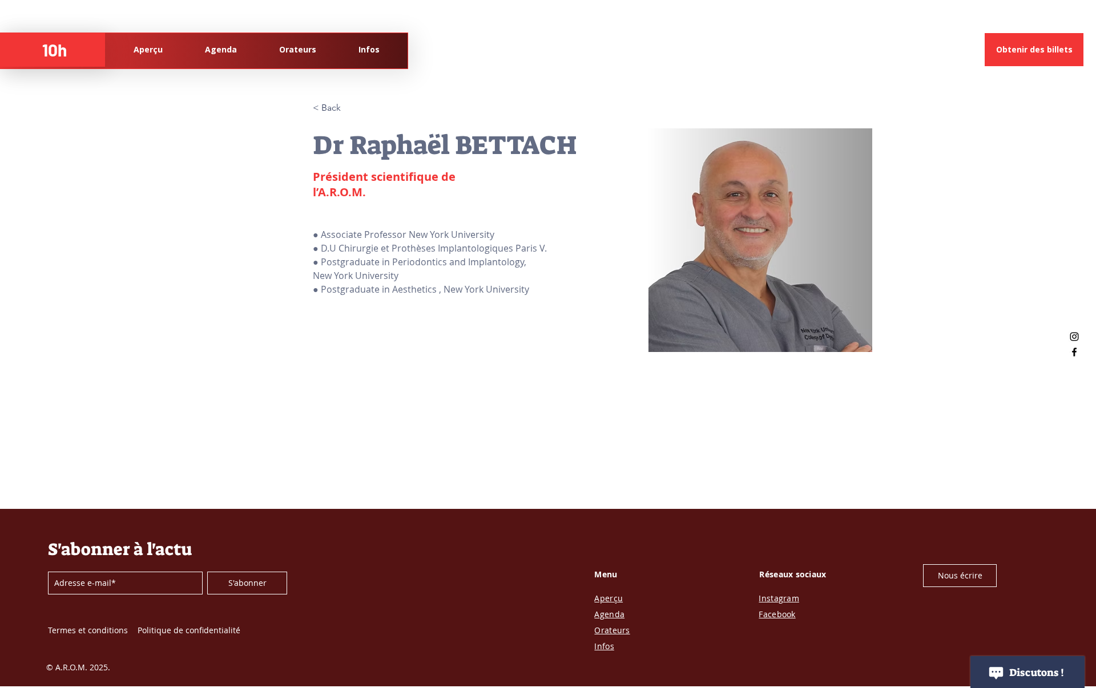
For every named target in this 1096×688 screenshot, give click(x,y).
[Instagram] (1074, 336)
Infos (604, 646)
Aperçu (608, 598)
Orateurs (612, 630)
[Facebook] (1074, 352)
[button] (960, 575)
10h (54, 49)
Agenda (609, 614)
